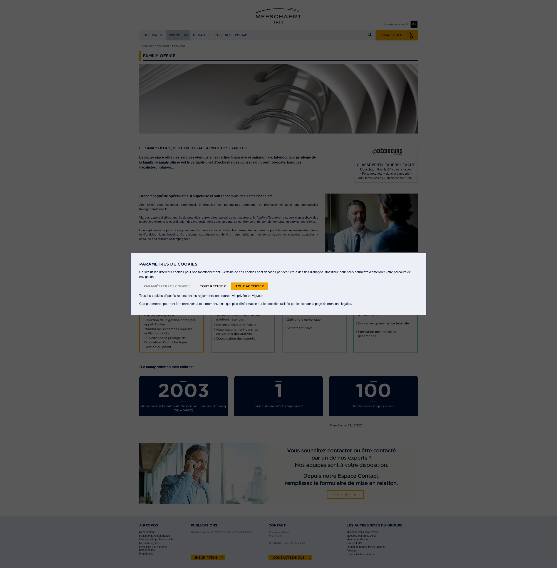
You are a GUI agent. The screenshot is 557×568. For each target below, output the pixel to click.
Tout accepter (249, 286)
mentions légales (339, 304)
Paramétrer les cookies (167, 286)
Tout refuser (213, 286)
